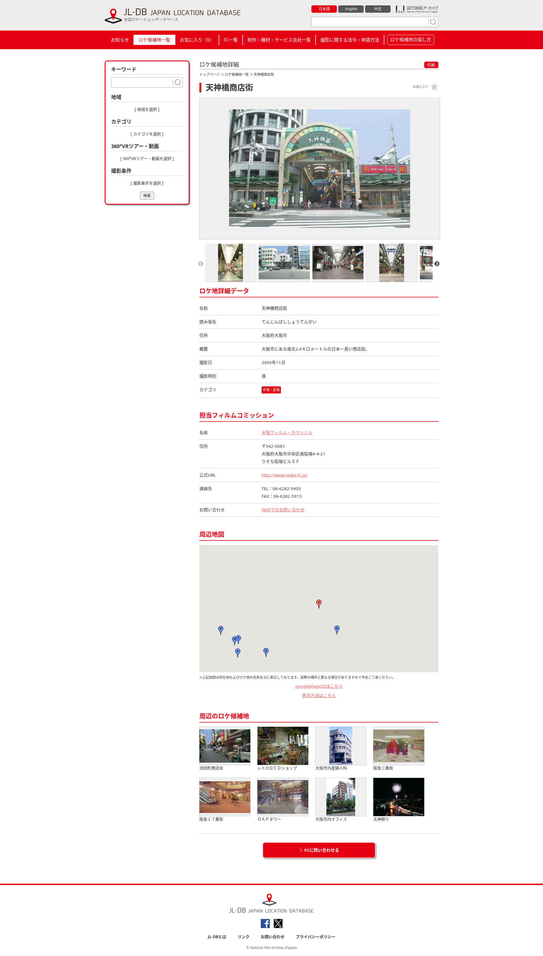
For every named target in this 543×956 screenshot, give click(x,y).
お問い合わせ (273, 936)
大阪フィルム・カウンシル (287, 432)
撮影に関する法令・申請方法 (349, 40)
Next (437, 264)
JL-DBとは (217, 936)
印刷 (431, 65)
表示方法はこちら (319, 695)
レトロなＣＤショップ (277, 768)
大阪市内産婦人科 (331, 768)
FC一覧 (231, 40)
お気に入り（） (197, 40)
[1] (432, 21)
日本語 (324, 8)
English (351, 8)
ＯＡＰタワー (269, 819)
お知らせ (120, 40)
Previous (201, 264)
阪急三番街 (383, 768)
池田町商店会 (211, 768)
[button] (337, 630)
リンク (243, 936)
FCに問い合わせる (321, 850)
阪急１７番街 (211, 819)
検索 (147, 195)
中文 (378, 8)
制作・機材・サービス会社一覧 (279, 40)
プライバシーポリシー (315, 936)
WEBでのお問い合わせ (283, 509)
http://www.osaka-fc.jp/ (285, 475)
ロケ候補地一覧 (154, 40)
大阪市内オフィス (331, 819)
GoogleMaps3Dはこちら (319, 686)
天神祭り (381, 819)
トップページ (209, 74)
